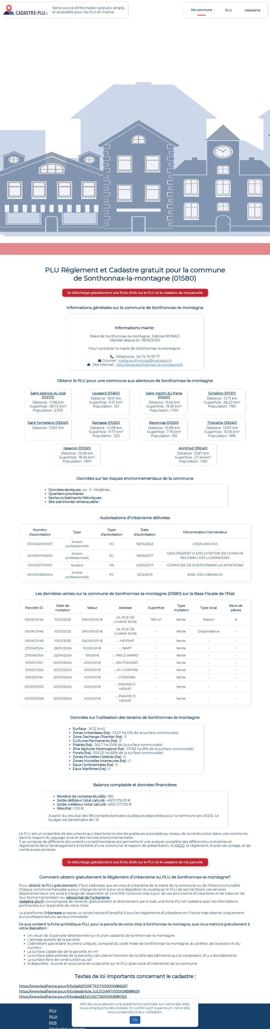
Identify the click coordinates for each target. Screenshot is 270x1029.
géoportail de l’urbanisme (88, 897)
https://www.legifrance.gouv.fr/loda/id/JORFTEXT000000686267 (73, 986)
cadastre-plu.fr (31, 901)
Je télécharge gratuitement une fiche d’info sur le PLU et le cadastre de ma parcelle (135, 293)
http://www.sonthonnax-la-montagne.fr (149, 365)
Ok (135, 1020)
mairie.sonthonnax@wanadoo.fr (145, 361)
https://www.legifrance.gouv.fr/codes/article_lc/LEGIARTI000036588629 (79, 991)
